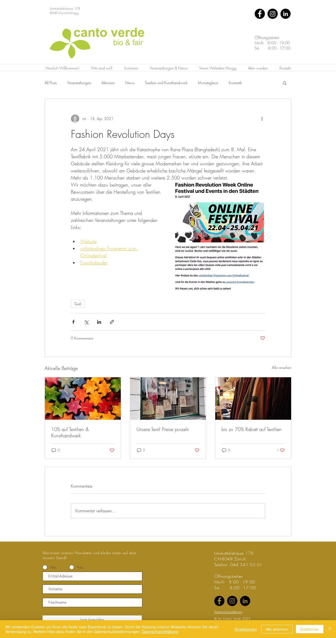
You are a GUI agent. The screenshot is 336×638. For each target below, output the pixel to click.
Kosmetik (235, 82)
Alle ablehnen (277, 629)
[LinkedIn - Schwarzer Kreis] (285, 14)
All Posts (51, 82)
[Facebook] (260, 14)
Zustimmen (309, 629)
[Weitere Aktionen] (262, 119)
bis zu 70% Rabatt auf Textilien (252, 429)
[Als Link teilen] (111, 321)
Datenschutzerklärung (160, 631)
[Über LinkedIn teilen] (99, 321)
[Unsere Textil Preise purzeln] (168, 398)
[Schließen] (330, 629)
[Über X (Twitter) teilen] (86, 321)
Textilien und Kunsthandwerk (166, 82)
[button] (284, 83)
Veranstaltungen (79, 82)
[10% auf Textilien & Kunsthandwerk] (83, 398)
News (129, 82)
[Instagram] (272, 14)
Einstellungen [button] (246, 629)
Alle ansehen (281, 367)
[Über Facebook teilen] (73, 321)
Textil (77, 303)
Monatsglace (208, 82)
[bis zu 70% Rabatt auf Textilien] (253, 398)
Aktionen (108, 82)
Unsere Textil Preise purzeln (162, 429)
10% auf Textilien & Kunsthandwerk (70, 432)
